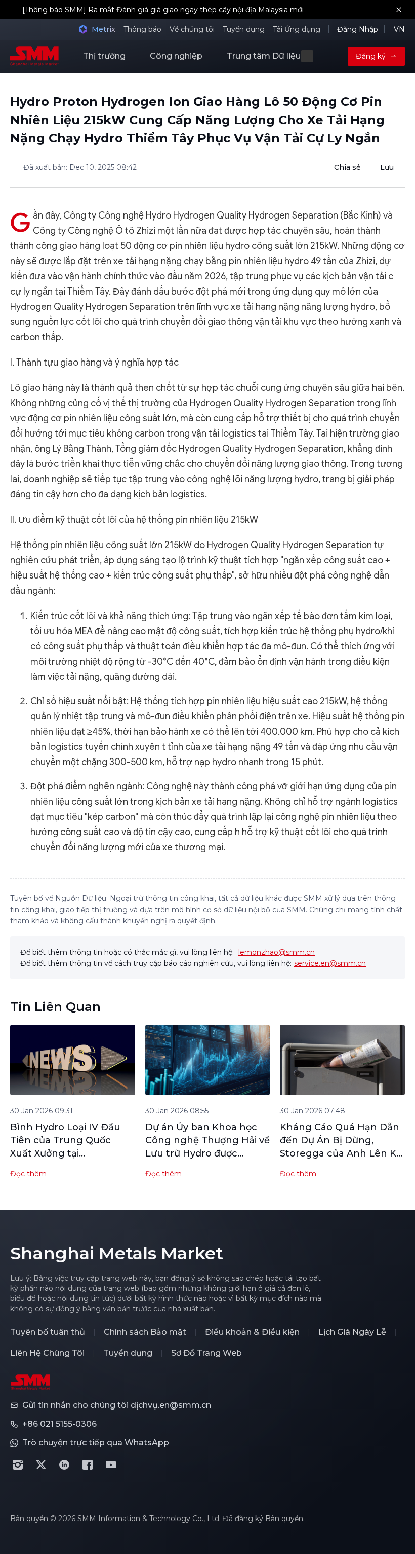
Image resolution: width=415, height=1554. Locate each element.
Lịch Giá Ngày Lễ (352, 1332)
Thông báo (142, 29)
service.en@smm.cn (330, 963)
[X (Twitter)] (41, 1464)
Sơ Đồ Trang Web (206, 1353)
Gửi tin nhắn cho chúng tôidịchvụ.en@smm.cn (116, 1405)
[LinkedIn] (64, 1464)
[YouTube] (110, 1464)
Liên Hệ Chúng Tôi (47, 1353)
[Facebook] (87, 1464)
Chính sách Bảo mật (145, 1332)
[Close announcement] (399, 10)
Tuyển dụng (244, 29)
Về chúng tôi (192, 29)
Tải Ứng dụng (296, 29)
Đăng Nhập (357, 29)
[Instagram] (17, 1464)
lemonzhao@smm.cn (276, 952)
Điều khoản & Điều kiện (252, 1332)
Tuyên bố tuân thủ (47, 1332)
